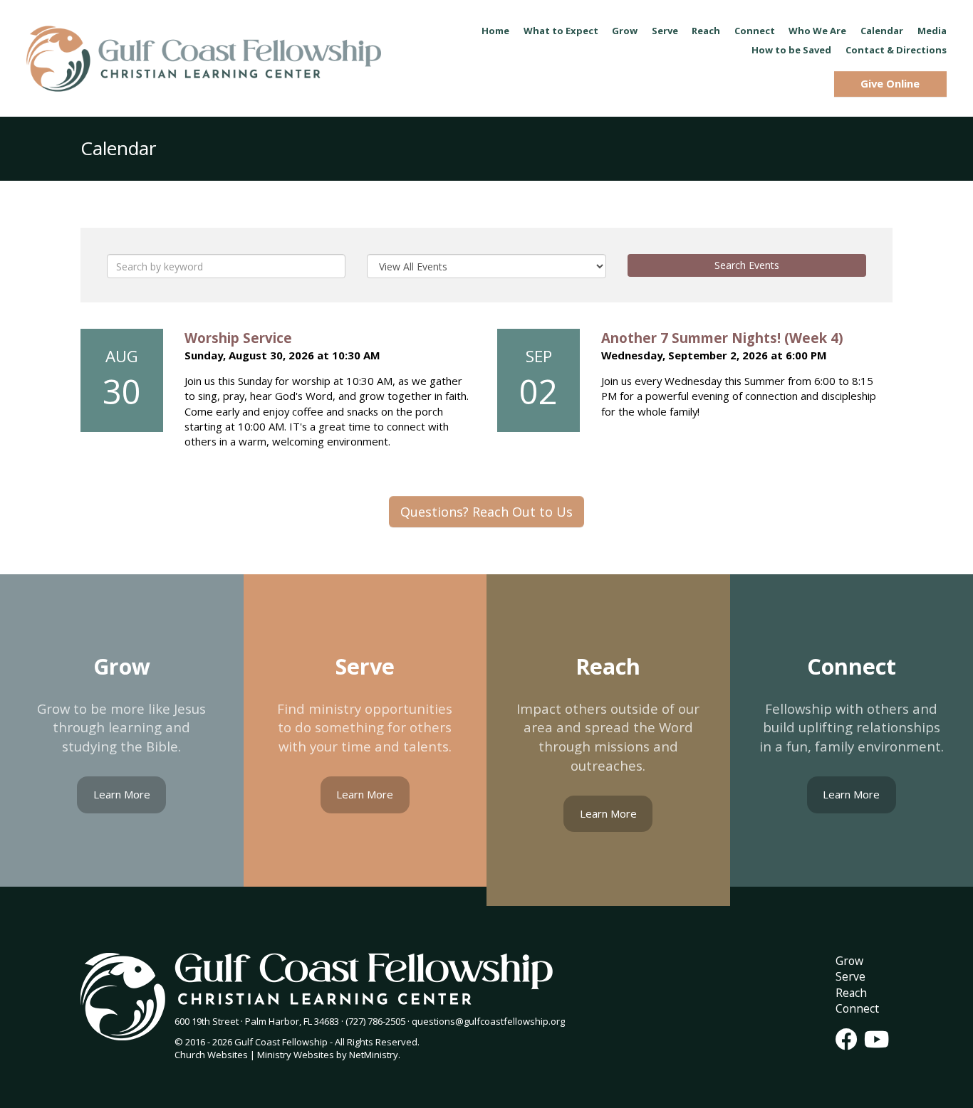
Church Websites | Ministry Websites (255, 1054)
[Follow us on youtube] (876, 1038)
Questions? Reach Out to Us (486, 511)
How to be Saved (791, 49)
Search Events (746, 265)
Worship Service (238, 338)
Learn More (121, 794)
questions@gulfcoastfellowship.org (488, 1021)
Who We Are (817, 30)
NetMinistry (373, 1054)
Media (932, 30)
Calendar (881, 30)
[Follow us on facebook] (847, 1038)
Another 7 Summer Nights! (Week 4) (722, 338)
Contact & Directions (896, 49)
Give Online (890, 83)
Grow (625, 30)
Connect (754, 30)
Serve (665, 30)
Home (495, 30)
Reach (706, 30)
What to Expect (561, 30)
